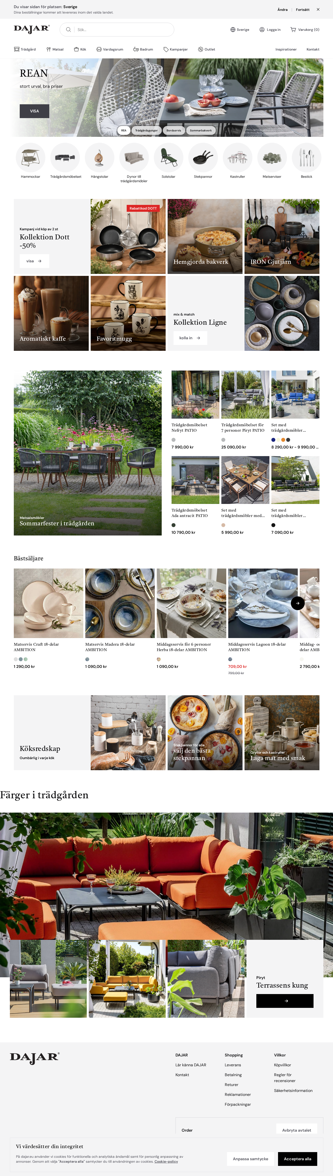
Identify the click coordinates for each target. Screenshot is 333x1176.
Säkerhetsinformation (293, 1090)
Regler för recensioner (285, 1077)
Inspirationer (286, 49)
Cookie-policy (166, 1161)
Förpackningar (238, 1104)
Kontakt (313, 49)
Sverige (243, 29)
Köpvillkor (282, 1065)
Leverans (233, 1065)
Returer (231, 1084)
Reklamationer (238, 1094)
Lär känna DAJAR (190, 1065)
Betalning (233, 1074)
